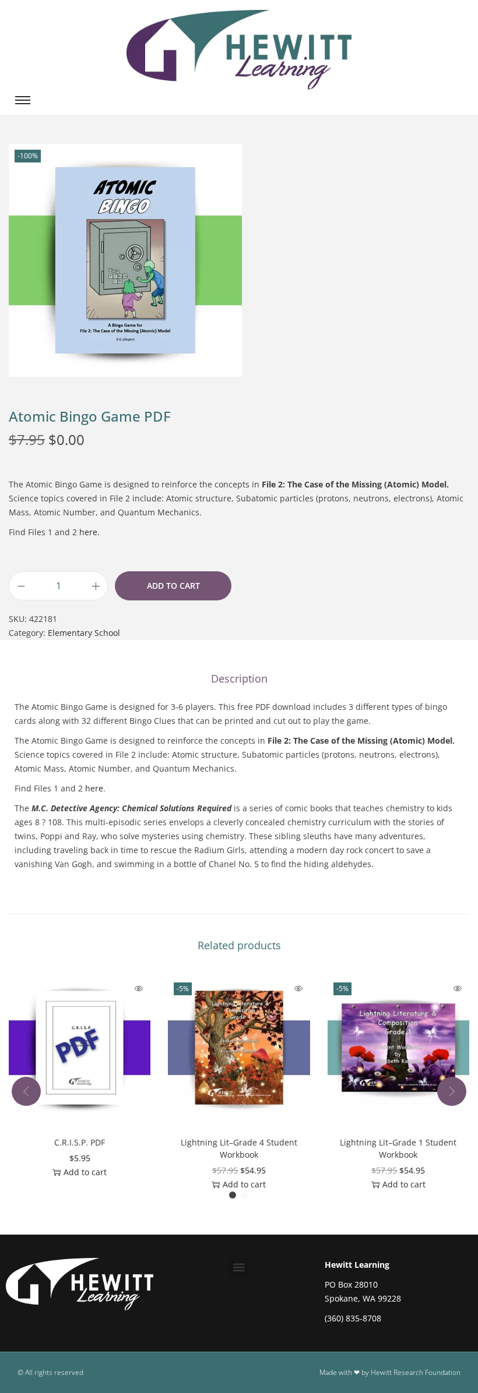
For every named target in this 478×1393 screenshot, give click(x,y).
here (88, 532)
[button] (238, 1267)
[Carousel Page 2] (245, 1195)
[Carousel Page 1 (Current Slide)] (232, 1195)
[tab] (239, 678)
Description (239, 678)
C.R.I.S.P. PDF (79, 1142)
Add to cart (173, 585)
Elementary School (84, 632)
